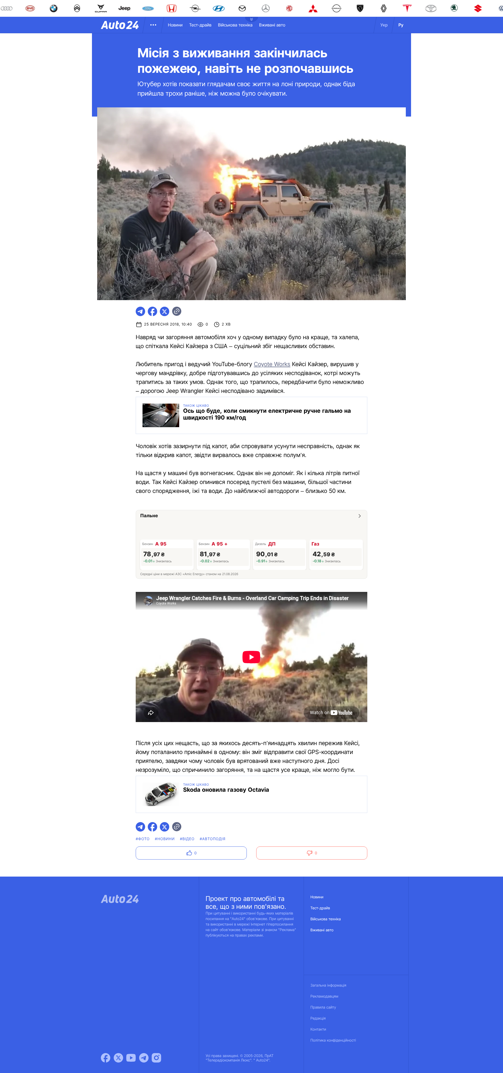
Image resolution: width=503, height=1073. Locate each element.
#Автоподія (213, 839)
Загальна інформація (328, 985)
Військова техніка (235, 24)
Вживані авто (272, 24)
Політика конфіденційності (333, 1040)
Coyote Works (272, 364)
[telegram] (140, 311)
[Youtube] (131, 1058)
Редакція (318, 1018)
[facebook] (152, 311)
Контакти (318, 1029)
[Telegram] (144, 1058)
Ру (400, 24)
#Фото (143, 839)
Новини (175, 24)
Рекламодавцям (324, 996)
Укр (384, 24)
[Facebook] (105, 1058)
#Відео (187, 839)
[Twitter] (118, 1058)
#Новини (165, 839)
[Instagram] (156, 1058)
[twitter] (164, 311)
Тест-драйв (200, 24)
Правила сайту (323, 1007)
